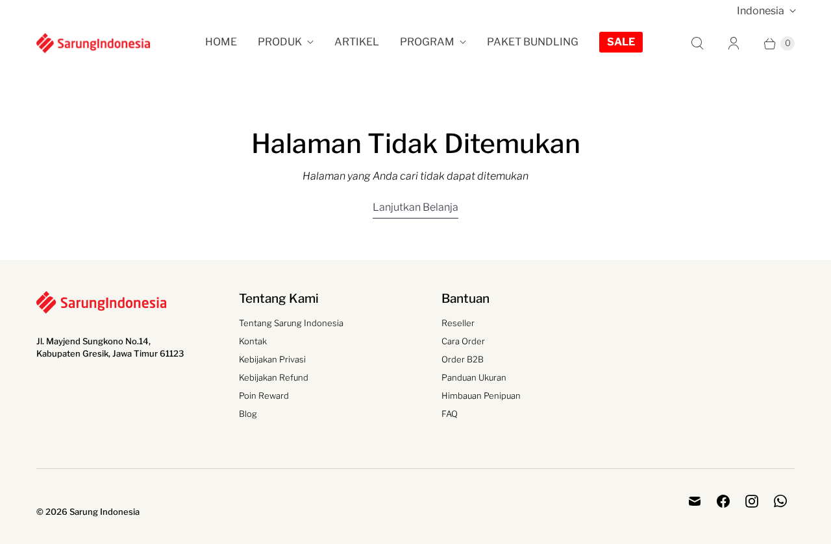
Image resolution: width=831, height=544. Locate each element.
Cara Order (463, 341)
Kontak (253, 341)
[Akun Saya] (733, 43)
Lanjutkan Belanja (415, 207)
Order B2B (462, 359)
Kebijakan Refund (273, 377)
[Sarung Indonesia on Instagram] (752, 501)
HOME (221, 42)
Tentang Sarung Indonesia (291, 323)
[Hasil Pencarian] (697, 43)
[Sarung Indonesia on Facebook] (723, 501)
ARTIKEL (356, 42)
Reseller (458, 323)
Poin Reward (264, 395)
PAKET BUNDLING (532, 42)
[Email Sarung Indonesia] (694, 501)
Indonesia (760, 11)
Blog (248, 413)
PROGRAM (427, 42)
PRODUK (280, 42)
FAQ (449, 413)
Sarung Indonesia (104, 511)
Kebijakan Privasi (272, 359)
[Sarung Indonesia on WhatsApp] (780, 501)
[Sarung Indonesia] (93, 43)
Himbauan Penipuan (481, 395)
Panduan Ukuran (473, 377)
